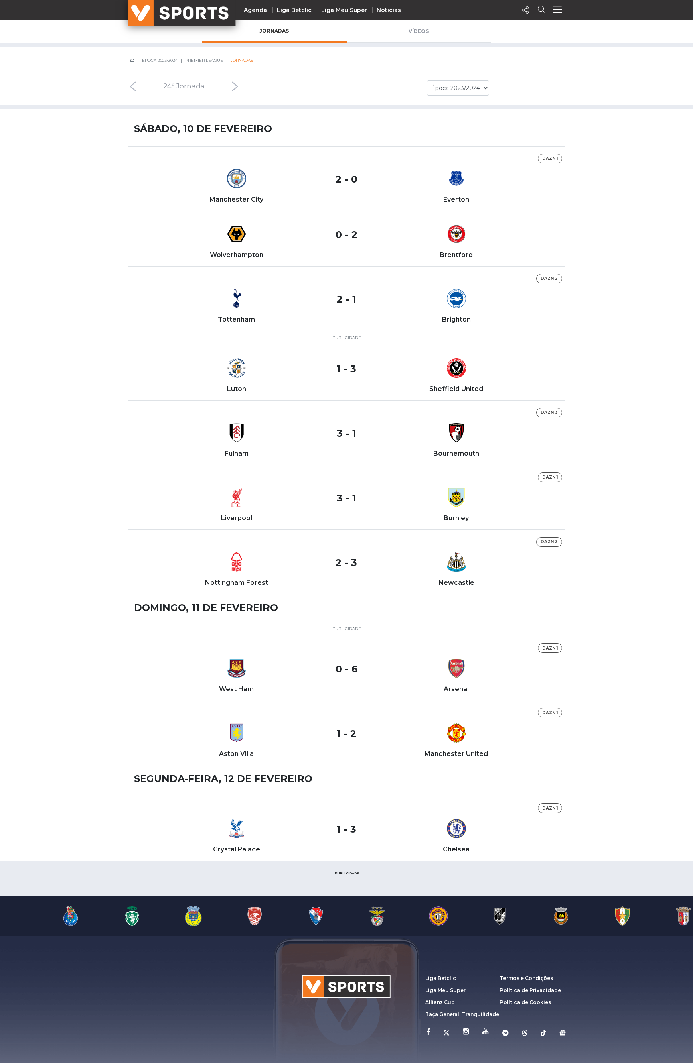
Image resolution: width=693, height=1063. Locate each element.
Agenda (255, 10)
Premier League (204, 60)
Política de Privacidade (530, 990)
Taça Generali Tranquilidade (462, 1014)
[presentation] (133, 86)
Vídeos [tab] (419, 31)
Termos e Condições (526, 978)
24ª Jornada (184, 86)
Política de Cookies (525, 1002)
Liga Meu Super (344, 10)
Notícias (389, 10)
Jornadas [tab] (274, 31)
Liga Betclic (294, 10)
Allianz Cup (440, 1002)
